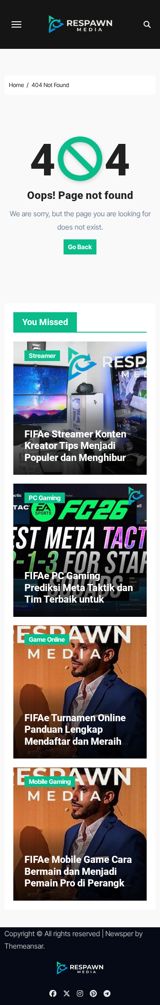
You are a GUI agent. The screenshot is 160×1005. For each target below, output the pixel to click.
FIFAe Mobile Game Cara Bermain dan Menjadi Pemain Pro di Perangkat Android (78, 877)
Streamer (42, 355)
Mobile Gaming (50, 781)
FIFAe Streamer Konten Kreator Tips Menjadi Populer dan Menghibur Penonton (75, 452)
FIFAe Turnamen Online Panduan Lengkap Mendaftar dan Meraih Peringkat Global (75, 735)
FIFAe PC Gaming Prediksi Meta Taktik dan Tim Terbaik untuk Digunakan (78, 593)
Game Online (47, 639)
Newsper (119, 933)
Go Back (80, 246)
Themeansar (23, 945)
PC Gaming (44, 497)
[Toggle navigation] (16, 24)
